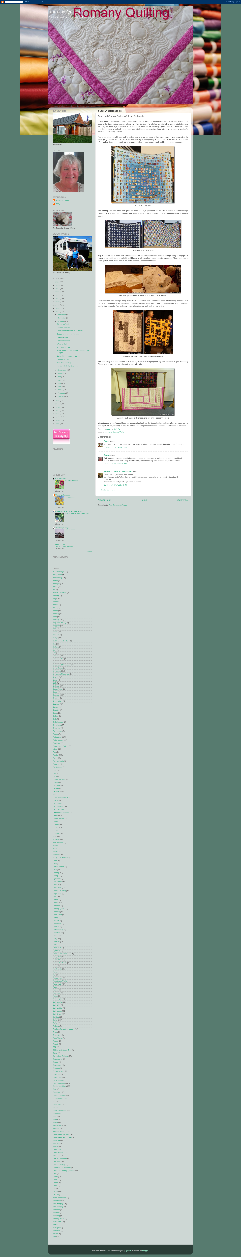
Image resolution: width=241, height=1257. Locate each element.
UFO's (55, 1192)
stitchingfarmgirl (62, 528)
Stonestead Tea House (62, 1137)
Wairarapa (57, 1201)
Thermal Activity (59, 1164)
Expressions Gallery (61, 746)
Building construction (61, 641)
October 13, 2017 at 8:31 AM (115, 464)
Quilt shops (57, 1011)
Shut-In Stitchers (59, 1095)
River (55, 1032)
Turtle (55, 1185)
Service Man (58, 1080)
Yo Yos (55, 1234)
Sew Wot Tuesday (64, 362)
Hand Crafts (57, 803)
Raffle (55, 1023)
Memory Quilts (58, 909)
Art (54, 590)
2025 (57, 285)
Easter (55, 734)
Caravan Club (58, 659)
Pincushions (57, 978)
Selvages (56, 1074)
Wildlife (55, 1225)
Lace (55, 863)
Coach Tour (57, 689)
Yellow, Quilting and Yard (64, 546)
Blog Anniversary (59, 623)
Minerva (56, 921)
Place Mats (57, 984)
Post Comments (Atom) (118, 505)
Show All (89, 551)
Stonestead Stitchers (61, 1134)
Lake (55, 870)
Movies (55, 936)
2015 (57, 404)
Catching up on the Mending (68, 334)
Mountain (56, 933)
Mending (56, 912)
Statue (55, 1122)
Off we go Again (63, 324)
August (60, 373)
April (59, 386)
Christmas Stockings (61, 674)
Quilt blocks (57, 1002)
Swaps (55, 1146)
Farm (55, 758)
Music (55, 945)
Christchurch (58, 668)
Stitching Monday (59, 1131)
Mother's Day (58, 930)
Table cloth (57, 1149)
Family (55, 755)
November (61, 318)
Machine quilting (59, 891)
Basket (55, 605)
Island (55, 848)
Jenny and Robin (62, 200)
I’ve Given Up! (62, 337)
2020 (57, 302)
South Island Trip (59, 1110)
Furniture (56, 785)
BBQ (54, 608)
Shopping (56, 1092)
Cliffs (55, 683)
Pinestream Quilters (60, 981)
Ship (54, 1089)
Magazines (57, 894)
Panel (55, 966)
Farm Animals (58, 761)
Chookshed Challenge (61, 665)
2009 (57, 424)
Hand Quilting (58, 806)
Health (55, 815)
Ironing (55, 845)
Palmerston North (60, 963)
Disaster (56, 710)
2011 (57, 417)
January (60, 396)
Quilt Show (57, 1014)
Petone (55, 972)
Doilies (55, 716)
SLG (54, 1101)
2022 (57, 295)
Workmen (56, 1231)
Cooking (56, 695)
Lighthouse (57, 879)
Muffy (55, 939)
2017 (57, 312)
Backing (56, 596)
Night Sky (56, 951)
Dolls (55, 719)
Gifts (54, 794)
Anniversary (57, 578)
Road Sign (57, 1035)
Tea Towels (57, 1161)
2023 (57, 292)
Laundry (56, 873)
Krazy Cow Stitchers (61, 857)
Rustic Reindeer (63, 341)
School (55, 1062)
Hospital (56, 833)
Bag (54, 599)
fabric (55, 749)
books (55, 632)
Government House (60, 797)
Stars (55, 1119)
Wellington (57, 1222)
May (59, 383)
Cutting (55, 707)
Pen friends (57, 969)
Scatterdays (57, 1059)
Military (55, 918)
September (62, 370)
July (59, 377)
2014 (57, 407)
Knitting (56, 854)
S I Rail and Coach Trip (62, 1050)
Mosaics (56, 927)
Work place (57, 1228)
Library (55, 876)
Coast (55, 692)
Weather (56, 1213)
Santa (55, 1053)
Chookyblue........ (62, 495)
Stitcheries (57, 1125)
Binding (56, 614)
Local (55, 885)
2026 (57, 282)
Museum (56, 942)
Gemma (56, 791)
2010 (57, 420)
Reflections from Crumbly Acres (68, 511)
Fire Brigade (58, 767)
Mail (54, 897)
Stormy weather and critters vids (77, 513)
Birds (55, 617)
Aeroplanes (57, 575)
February (61, 393)
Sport (55, 1116)
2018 (57, 308)
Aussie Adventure (60, 593)
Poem (55, 987)
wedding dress (58, 1219)
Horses (55, 830)
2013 (57, 410)
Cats (54, 662)
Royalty (56, 1044)
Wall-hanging (58, 1207)
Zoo (54, 1237)
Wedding (56, 1216)
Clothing (56, 686)
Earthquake (57, 731)
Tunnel (55, 1182)
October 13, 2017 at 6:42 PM (115, 485)
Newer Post (104, 500)
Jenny (106, 455)
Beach (55, 611)
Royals (55, 1041)
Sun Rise (56, 1140)
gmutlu (128, 1251)
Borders (56, 635)
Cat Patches (60, 478)
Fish (54, 770)
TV (54, 1188)
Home (143, 500)
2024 (57, 289)
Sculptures (57, 1065)
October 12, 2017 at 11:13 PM (116, 447)
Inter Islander (58, 842)
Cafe (54, 650)
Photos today (70, 530)
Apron (55, 587)
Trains (55, 1177)
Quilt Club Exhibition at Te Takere (70, 331)
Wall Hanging (58, 1204)
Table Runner (58, 1152)
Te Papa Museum (60, 1158)
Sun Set (56, 1143)
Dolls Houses (58, 722)
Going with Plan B (64, 359)
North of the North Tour (62, 954)
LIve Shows (57, 882)
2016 (57, 401)
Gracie (55, 800)
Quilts (55, 1020)
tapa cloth (57, 1155)
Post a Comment (107, 490)
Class (55, 680)
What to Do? (62, 344)
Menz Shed (57, 915)
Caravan (56, 656)
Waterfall (56, 1210)
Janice (106, 441)
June (59, 380)
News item (57, 948)
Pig (54, 975)
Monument (57, 924)
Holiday (56, 824)
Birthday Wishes (63, 327)
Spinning (56, 1113)
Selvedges (57, 1077)
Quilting (56, 1017)
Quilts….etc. (60, 544)
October (60, 321)
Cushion (56, 704)
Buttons (56, 647)
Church (55, 677)
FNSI (55, 776)
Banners (56, 602)
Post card (56, 993)
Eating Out (57, 737)
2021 (57, 298)
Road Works (58, 1038)
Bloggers (56, 626)
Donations (57, 725)
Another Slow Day (71, 480)
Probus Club (58, 999)
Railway (56, 1026)
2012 (57, 414)
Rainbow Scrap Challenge (63, 1029)
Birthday (56, 620)
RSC (54, 1047)
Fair (54, 752)
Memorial (56, 906)
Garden (56, 788)
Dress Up (56, 728)
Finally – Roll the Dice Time (68, 366)
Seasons (56, 1068)
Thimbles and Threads (62, 1167)
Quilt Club (57, 1005)
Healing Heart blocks (61, 812)
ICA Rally (56, 839)
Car (54, 653)
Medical (56, 903)
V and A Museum (59, 1198)
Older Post (182, 500)
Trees (55, 1180)
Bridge (55, 638)
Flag (54, 773)
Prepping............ (71, 497)
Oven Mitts (57, 960)
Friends (56, 782)
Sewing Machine (59, 1086)
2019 (57, 305)
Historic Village (58, 818)
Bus (54, 644)
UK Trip (56, 1195)
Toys (54, 1174)
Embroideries (58, 740)
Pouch (55, 996)
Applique (56, 584)
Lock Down (57, 888)
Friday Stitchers (59, 779)
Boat (54, 629)
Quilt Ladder (58, 1008)
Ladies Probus (58, 867)
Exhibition (56, 743)
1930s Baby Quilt (64, 347)
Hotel (55, 836)
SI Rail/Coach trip (60, 1098)
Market (55, 900)
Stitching (56, 1128)
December (61, 315)
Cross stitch (57, 701)
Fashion (56, 764)
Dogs (55, 713)
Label (55, 860)
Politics (55, 990)
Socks (55, 1107)
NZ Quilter (57, 957)
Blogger (145, 1251)
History (55, 821)
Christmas (57, 671)
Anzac (55, 581)
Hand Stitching (58, 809)
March (60, 390)
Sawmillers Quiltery (60, 1056)
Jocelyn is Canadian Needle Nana (118, 471)
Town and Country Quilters (115, 432)
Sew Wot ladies (59, 1083)
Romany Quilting (65, 11)
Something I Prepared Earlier (68, 356)
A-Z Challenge (58, 572)
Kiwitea (55, 851)
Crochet (56, 698)
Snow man (57, 1104)
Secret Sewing (58, 1071)
